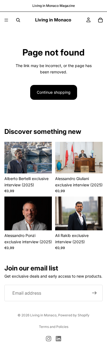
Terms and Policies (53, 327)
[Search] (18, 20)
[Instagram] (48, 338)
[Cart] (100, 20)
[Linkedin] (58, 338)
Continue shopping (54, 92)
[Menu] (6, 20)
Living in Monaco (43, 315)
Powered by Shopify (73, 315)
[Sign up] (94, 293)
